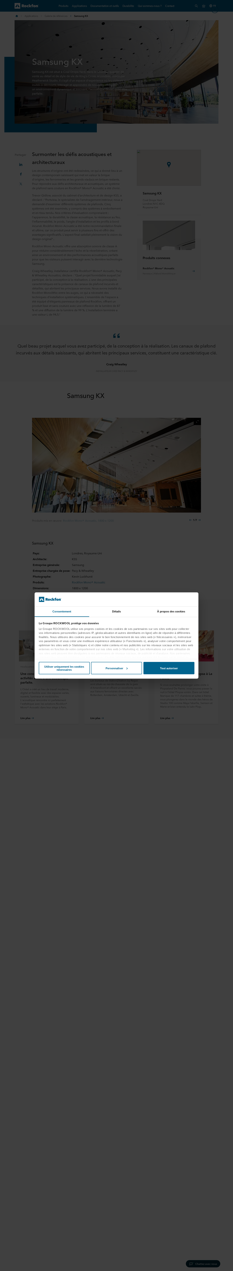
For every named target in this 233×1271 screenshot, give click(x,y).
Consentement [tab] (61, 611)
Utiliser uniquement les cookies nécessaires (64, 668)
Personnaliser (114, 668)
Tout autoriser (169, 668)
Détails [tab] (116, 611)
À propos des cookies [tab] (171, 611)
